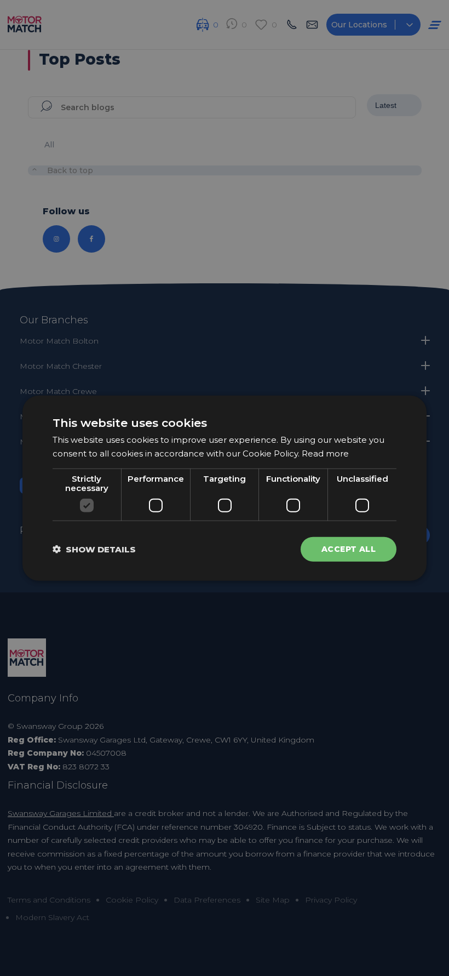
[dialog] (224, 488)
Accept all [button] (348, 549)
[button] (94, 549)
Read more (325, 453)
